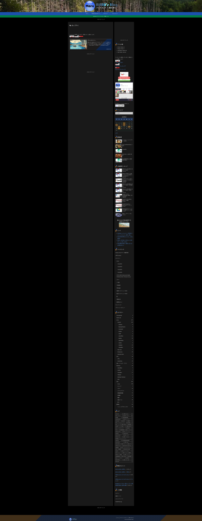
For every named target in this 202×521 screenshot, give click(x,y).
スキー (118, 279)
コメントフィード (119, 498)
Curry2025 (120, 272)
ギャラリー (118, 258)
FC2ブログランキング (120, 69)
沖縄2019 (119, 299)
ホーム (118, 517)
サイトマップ (118, 304)
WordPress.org (119, 501)
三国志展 (118, 285)
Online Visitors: (120, 47)
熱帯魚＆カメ (119, 302)
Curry (118, 261)
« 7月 (116, 133)
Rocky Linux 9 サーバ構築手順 (122, 252)
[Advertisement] (91, 29)
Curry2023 (120, 266)
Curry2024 (120, 269)
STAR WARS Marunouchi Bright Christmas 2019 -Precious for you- (124, 276)
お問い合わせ (118, 255)
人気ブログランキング (120, 66)
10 (116, 124)
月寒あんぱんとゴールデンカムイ (122, 474)
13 (124, 124)
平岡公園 (118, 288)
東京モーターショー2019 (122, 293)
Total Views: (120, 52)
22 (129, 126)
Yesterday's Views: (121, 50)
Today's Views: (120, 48)
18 (119, 126)
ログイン (117, 493)
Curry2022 (120, 263)
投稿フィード (118, 496)
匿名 (128, 471)
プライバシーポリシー (120, 307)
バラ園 (118, 282)
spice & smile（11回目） (120, 469)
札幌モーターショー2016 (122, 290)
